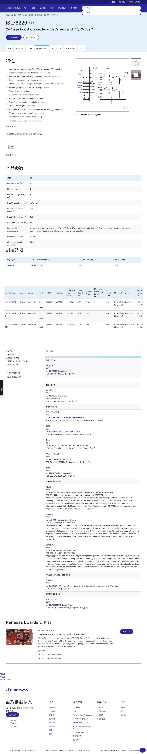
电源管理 (13, 15)
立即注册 (12, 715)
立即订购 (32, 37)
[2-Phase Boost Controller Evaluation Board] (19, 636)
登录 (139, 2)
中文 (122, 711)
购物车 (131, 2)
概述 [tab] (9, 48)
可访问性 (71, 751)
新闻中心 (52, 719)
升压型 (31, 15)
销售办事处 (101, 719)
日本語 (123, 715)
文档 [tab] (30, 48)
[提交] (84, 13)
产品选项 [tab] (19, 48)
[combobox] (111, 12)
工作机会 (52, 711)
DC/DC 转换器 (22, 15)
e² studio (76, 707)
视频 (50, 734)
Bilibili (13, 720)
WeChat (14, 723)
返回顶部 (144, 752)
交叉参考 (76, 740)
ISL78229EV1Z (44, 630)
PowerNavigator (79, 732)
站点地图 (79, 751)
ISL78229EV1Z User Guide (51, 654)
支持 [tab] (81, 48)
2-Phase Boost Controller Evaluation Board (61, 634)
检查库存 (100, 715)
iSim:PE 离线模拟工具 (80, 723)
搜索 (111, 8)
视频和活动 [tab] (70, 48)
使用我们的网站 (51, 751)
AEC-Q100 (74, 638)
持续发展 (52, 723)
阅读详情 (71, 646)
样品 (123, 2)
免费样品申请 (102, 711)
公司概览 (52, 707)
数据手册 (15, 37)
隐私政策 (62, 751)
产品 (7, 15)
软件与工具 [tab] (56, 48)
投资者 (51, 715)
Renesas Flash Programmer (83, 715)
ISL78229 (46, 638)
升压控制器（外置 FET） (42, 15)
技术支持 (100, 707)
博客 (50, 730)
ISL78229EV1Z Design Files (51, 658)
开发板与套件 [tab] (41, 48)
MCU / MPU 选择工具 (80, 719)
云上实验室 (77, 736)
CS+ (74, 711)
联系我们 (52, 726)
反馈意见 (87, 751)
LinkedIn (14, 726)
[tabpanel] (73, 646)
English (123, 707)
